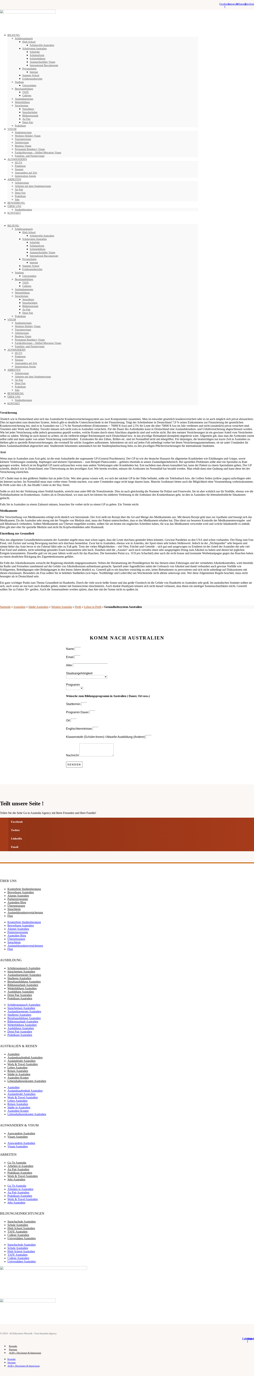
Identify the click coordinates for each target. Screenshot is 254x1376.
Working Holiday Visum (28, 135)
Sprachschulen (29, 112)
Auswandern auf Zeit (26, 172)
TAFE (25, 92)
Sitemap (13, 1349)
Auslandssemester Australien (24, 974)
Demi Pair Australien (19, 995)
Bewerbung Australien (20, 892)
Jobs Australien (16, 1179)
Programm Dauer (77, 712)
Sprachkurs (28, 109)
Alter (69, 665)
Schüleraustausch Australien (23, 968)
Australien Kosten (18, 1077)
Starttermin (73, 704)
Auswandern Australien (21, 1133)
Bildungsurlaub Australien (22, 985)
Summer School (30, 75)
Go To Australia (16, 1162)
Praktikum (20, 125)
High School (29, 41)
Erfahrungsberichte (32, 78)
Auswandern (17, 159)
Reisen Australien (17, 1071)
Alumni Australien (18, 895)
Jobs (17, 390)
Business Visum (23, 145)
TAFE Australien (17, 1231)
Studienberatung (23, 209)
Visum (11, 129)
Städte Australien (38, 606)
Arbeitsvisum (22, 142)
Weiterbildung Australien (22, 988)
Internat (34, 72)
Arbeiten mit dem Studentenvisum (33, 186)
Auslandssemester (24, 99)
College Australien (18, 1235)
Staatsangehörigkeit (79, 673)
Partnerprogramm (17, 899)
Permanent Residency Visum (30, 149)
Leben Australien (17, 1067)
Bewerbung (15, 393)
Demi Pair (27, 122)
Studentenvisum (23, 132)
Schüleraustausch (24, 38)
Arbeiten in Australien (20, 1166)
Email (70, 657)
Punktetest (20, 166)
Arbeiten (14, 179)
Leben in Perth (92, 606)
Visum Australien (17, 1136)
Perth (78, 606)
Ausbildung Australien (20, 991)
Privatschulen (29, 68)
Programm (73, 684)
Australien (19, 606)
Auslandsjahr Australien (21, 1060)
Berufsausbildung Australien (24, 981)
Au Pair (26, 119)
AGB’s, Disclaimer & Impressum (25, 1352)
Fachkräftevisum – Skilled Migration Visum (38, 152)
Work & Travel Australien (22, 1064)
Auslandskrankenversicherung (25, 912)
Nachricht (72, 755)
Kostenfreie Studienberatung (24, 889)
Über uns (13, 396)
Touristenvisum (23, 139)
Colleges (26, 95)
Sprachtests (14, 909)
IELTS (18, 162)
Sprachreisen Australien (21, 971)
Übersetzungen (16, 905)
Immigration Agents (25, 176)
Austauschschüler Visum (42, 62)
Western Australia (61, 606)
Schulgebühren (37, 58)
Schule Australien (17, 1224)
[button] (99, 219)
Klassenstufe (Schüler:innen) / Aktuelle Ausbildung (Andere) (106, 736)
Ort (68, 720)
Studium (19, 82)
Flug (10, 915)
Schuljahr (35, 52)
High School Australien (21, 1228)
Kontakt (14, 212)
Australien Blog (16, 902)
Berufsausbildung (24, 88)
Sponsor (19, 169)
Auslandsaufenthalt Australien (25, 1057)
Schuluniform (37, 55)
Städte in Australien (18, 1074)
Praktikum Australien (19, 998)
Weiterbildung (22, 102)
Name (70, 648)
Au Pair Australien (18, 1169)
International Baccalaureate (44, 65)
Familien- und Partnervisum (29, 156)
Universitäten (29, 85)
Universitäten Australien (21, 1238)
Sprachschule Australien (21, 1221)
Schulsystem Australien (34, 48)
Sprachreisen (21, 105)
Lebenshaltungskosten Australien (26, 1081)
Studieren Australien (19, 978)
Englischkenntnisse (79, 728)
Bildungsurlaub (30, 115)
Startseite (5, 606)
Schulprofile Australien (42, 45)
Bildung (13, 35)
